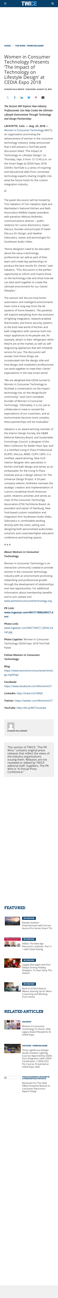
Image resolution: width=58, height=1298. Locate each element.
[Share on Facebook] (14, 97)
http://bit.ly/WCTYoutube (31, 707)
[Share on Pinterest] (35, 97)
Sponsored (29, 918)
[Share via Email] (42, 97)
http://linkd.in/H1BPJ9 (30, 693)
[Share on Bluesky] (28, 97)
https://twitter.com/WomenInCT (34, 700)
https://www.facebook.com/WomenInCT (28, 686)
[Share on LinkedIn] (21, 97)
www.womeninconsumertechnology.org (28, 600)
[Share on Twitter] (7, 97)
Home (7, 46)
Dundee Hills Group (14, 89)
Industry (26, 1022)
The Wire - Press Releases (29, 46)
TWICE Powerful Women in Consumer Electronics (36, 1078)
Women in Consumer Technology (24, 130)
